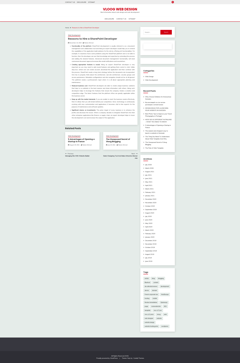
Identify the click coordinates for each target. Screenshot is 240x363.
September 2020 (151, 209)
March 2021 (149, 189)
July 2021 (148, 175)
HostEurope (165, 294)
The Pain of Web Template (154, 148)
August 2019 (149, 254)
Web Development (74, 35)
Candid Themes (138, 358)
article (147, 278)
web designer (149, 318)
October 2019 (150, 247)
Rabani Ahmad (88, 43)
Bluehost (147, 282)
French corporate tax (151, 294)
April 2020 (148, 227)
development (165, 286)
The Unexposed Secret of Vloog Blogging (118, 140)
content (155, 282)
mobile (155, 298)
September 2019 (151, 251)
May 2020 (148, 223)
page (146, 306)
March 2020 (149, 230)
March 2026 (149, 168)
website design (149, 322)
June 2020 (148, 220)
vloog (158, 314)
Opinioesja (164, 302)
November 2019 (150, 244)
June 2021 (148, 178)
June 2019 (148, 261)
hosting (147, 298)
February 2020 (150, 234)
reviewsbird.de (156, 306)
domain (154, 290)
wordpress (164, 326)
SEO (165, 306)
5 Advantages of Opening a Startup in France (81, 140)
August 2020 (149, 213)
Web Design (149, 76)
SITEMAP (91, 2)
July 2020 (148, 216)
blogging (161, 278)
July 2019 (148, 258)
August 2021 (149, 172)
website (159, 318)
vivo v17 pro (158, 310)
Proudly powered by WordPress (107, 358)
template (147, 310)
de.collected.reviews (151, 286)
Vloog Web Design (120, 9)
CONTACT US (70, 2)
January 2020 (149, 237)
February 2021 (150, 192)
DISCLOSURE (81, 2)
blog (153, 278)
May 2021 (148, 182)
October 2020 (150, 206)
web (165, 314)
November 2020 (150, 203)
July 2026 (148, 165)
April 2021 (148, 185)
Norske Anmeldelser (151, 302)
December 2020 (150, 199)
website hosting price (151, 326)
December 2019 (150, 240)
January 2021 (149, 196)
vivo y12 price (149, 314)
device (147, 290)
